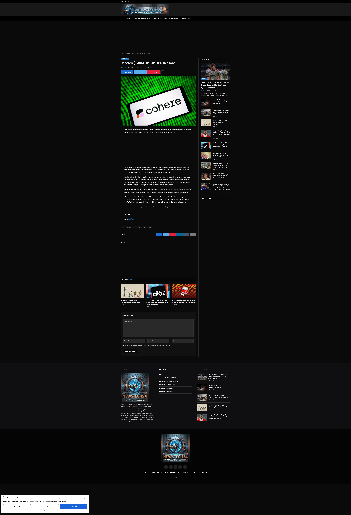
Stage (144, 227)
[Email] (114, 153)
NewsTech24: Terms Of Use (167, 391)
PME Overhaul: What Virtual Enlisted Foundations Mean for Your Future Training (220, 165)
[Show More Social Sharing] (162, 72)
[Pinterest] (114, 148)
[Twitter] (114, 139)
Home (128, 19)
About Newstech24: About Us (167, 377)
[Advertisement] (175, 37)
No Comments (140, 67)
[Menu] (122, 18)
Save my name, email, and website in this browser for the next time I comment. (148, 345)
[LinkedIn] (114, 144)
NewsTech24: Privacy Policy (167, 384)
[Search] (229, 19)
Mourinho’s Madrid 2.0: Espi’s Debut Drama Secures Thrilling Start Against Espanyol (215, 85)
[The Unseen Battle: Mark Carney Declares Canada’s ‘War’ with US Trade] (206, 155)
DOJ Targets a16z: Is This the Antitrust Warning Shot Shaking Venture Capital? (157, 302)
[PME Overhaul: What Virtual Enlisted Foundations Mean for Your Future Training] (206, 165)
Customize (16, 506)
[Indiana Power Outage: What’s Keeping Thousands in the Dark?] (206, 112)
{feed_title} (131, 219)
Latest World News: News (141, 19)
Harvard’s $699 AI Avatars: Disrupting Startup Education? (131, 301)
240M (123, 227)
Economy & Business (171, 19)
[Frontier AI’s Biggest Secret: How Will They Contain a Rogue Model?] (184, 291)
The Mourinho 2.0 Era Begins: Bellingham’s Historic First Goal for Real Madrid (221, 175)
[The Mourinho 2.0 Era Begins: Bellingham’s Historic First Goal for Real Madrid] (206, 176)
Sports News (185, 19)
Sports (204, 78)
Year (149, 227)
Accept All (73, 506)
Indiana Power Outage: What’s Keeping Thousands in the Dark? (221, 112)
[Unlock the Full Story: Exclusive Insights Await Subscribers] (206, 102)
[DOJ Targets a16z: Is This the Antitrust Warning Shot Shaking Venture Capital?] (158, 291)
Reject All (45, 506)
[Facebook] (114, 134)
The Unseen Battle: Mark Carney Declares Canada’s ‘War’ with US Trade (220, 155)
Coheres (129, 227)
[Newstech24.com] (145, 9)
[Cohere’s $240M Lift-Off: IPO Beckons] (158, 101)
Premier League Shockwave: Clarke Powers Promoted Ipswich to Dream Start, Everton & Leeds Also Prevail (221, 186)
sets (139, 227)
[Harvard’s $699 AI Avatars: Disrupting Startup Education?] (132, 291)
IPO (135, 227)
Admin (124, 67)
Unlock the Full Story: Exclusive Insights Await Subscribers (219, 101)
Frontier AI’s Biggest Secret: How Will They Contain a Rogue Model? (184, 301)
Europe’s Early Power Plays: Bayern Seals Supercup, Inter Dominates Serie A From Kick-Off (221, 133)
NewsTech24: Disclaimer (166, 388)
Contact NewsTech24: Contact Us (169, 381)
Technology (157, 19)
